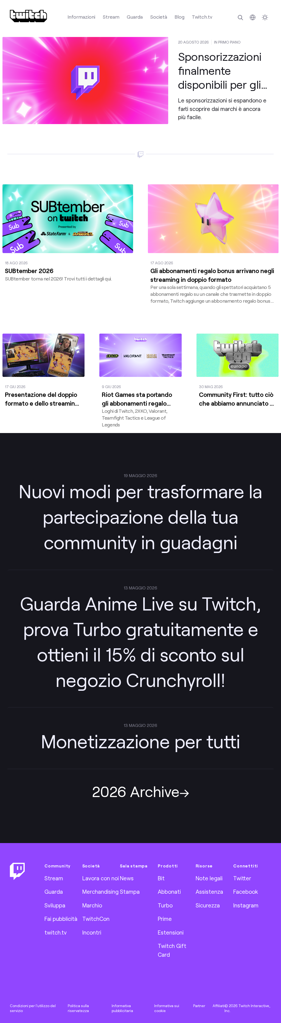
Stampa (130, 891)
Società (158, 17)
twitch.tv (55, 932)
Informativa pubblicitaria (122, 1008)
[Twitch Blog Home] (28, 16)
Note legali (209, 878)
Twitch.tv (202, 17)
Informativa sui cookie (166, 1008)
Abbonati (169, 891)
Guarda (135, 17)
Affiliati (218, 1006)
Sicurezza (208, 905)
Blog (179, 17)
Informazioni (81, 17)
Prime (165, 918)
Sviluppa (54, 905)
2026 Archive (135, 791)
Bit (161, 878)
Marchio (92, 905)
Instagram (245, 905)
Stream (111, 17)
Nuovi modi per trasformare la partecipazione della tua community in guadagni (140, 516)
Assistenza (209, 891)
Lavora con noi (100, 878)
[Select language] (252, 17)
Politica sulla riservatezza (78, 1008)
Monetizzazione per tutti (140, 741)
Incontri (91, 932)
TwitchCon (95, 918)
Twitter (242, 878)
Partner (199, 1006)
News (127, 878)
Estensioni (171, 932)
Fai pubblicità (60, 918)
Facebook (245, 891)
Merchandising (100, 891)
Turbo (165, 905)
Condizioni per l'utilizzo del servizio (33, 1008)
